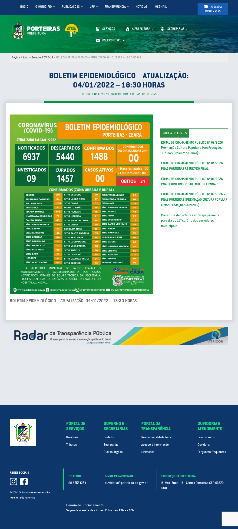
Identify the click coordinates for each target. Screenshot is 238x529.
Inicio (24, 7)
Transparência (115, 7)
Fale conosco (206, 437)
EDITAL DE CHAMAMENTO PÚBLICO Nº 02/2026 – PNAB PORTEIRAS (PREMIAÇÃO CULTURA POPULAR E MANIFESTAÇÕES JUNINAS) (194, 199)
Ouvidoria (72, 437)
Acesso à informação (213, 9)
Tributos (71, 445)
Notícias (142, 7)
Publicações (71, 7)
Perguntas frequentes (212, 452)
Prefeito (109, 437)
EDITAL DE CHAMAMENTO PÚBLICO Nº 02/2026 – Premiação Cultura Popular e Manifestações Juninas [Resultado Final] (193, 147)
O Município (44, 7)
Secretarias (111, 445)
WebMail (161, 7)
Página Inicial (20, 57)
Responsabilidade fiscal (156, 437)
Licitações (148, 452)
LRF (93, 7)
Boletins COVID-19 (42, 57)
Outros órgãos (113, 452)
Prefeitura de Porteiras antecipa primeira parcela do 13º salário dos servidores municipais (190, 220)
